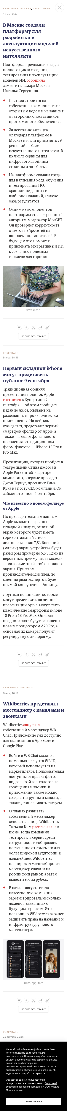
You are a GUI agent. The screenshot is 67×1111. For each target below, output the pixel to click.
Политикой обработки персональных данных (31, 1085)
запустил (31, 725)
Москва (25, 8)
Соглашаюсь (33, 1101)
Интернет (27, 687)
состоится (12, 400)
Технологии (41, 8)
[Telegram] (40, 327)
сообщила (36, 81)
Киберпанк (10, 8)
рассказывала (44, 827)
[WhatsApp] (47, 327)
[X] (33, 327)
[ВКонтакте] (19, 327)
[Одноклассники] (26, 327)
